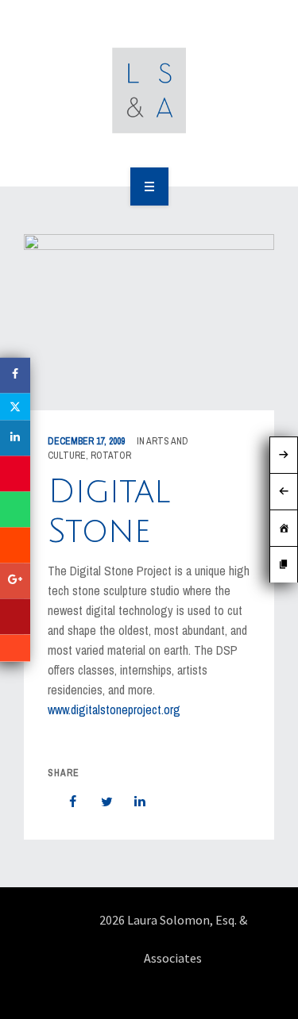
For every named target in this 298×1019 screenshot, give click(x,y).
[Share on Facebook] (65, 801)
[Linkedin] (15, 438)
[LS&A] (149, 90)
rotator (111, 455)
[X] (15, 407)
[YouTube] (15, 617)
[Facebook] (15, 376)
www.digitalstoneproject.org (114, 709)
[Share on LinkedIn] (132, 801)
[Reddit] (15, 545)
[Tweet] (98, 801)
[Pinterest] (15, 474)
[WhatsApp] (15, 510)
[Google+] (15, 581)
